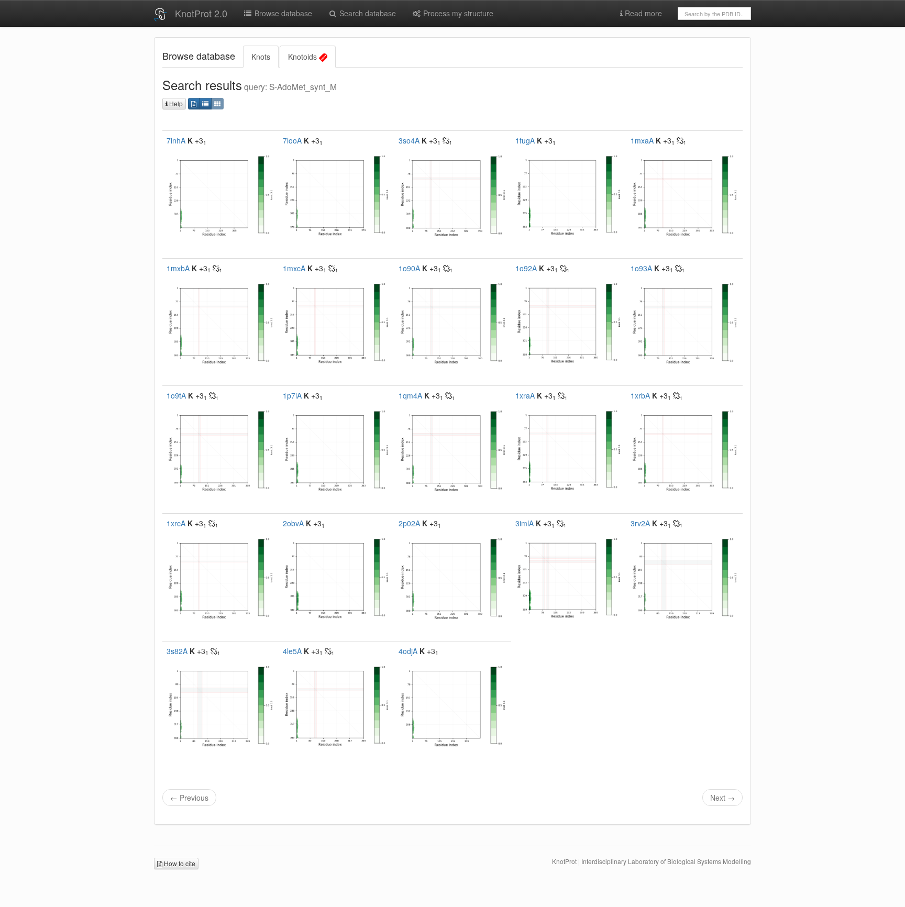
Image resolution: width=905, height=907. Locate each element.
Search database (366, 13)
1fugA (525, 140)
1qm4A (410, 395)
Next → (722, 797)
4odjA (408, 651)
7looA (292, 140)
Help (175, 103)
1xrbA (640, 395)
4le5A (292, 651)
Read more (642, 13)
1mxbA (178, 268)
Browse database (282, 13)
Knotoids (303, 56)
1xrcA (176, 523)
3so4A (409, 140)
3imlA (524, 523)
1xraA (525, 395)
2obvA (293, 523)
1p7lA (292, 395)
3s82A (177, 651)
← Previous (189, 797)
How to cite (178, 863)
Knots (260, 56)
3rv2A (640, 523)
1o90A (409, 268)
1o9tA (176, 395)
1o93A (641, 268)
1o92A (526, 268)
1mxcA (294, 268)
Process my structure (457, 13)
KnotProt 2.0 (201, 13)
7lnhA (176, 140)
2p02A (409, 523)
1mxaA (642, 140)
